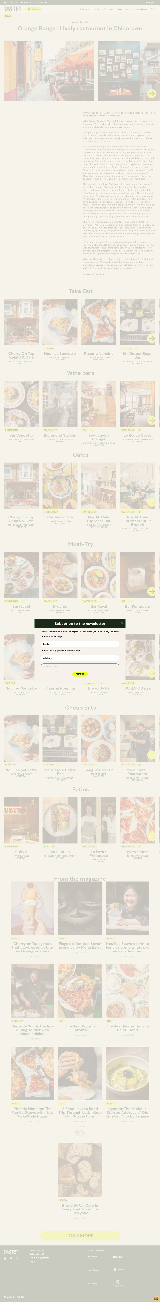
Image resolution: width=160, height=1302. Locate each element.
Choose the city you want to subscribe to (61, 650)
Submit (80, 674)
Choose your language (51, 636)
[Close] (122, 623)
